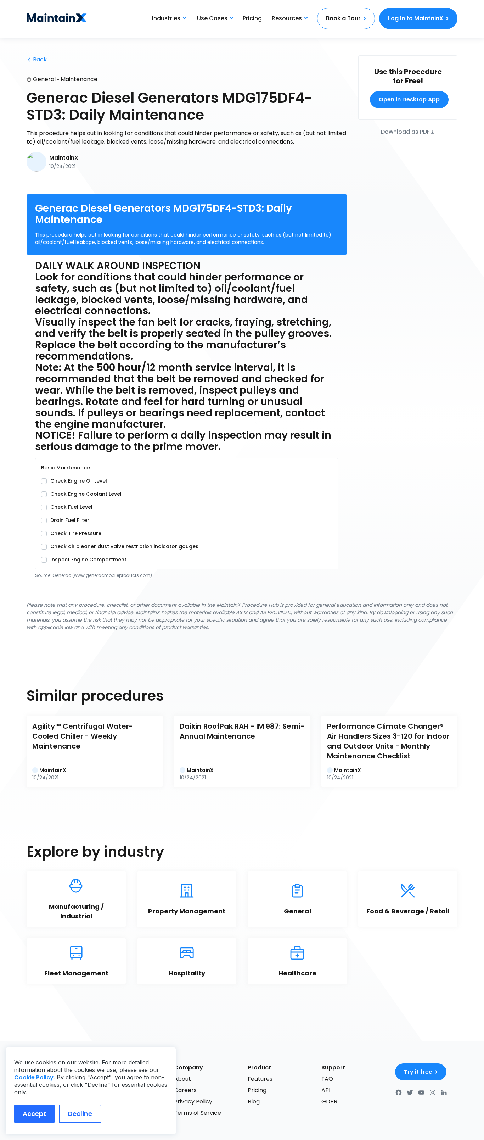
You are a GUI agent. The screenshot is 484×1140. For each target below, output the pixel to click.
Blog (254, 1101)
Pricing (252, 18)
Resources (287, 18)
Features (260, 1079)
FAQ (327, 1079)
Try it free (418, 1072)
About (182, 1079)
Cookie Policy (34, 1077)
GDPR (329, 1101)
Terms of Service (197, 1113)
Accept (34, 1113)
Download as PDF (405, 131)
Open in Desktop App (409, 99)
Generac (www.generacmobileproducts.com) (102, 575)
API (325, 1090)
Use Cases (212, 18)
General (44, 79)
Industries (166, 18)
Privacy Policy (193, 1101)
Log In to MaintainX (415, 18)
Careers (185, 1090)
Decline (80, 1113)
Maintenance (79, 79)
